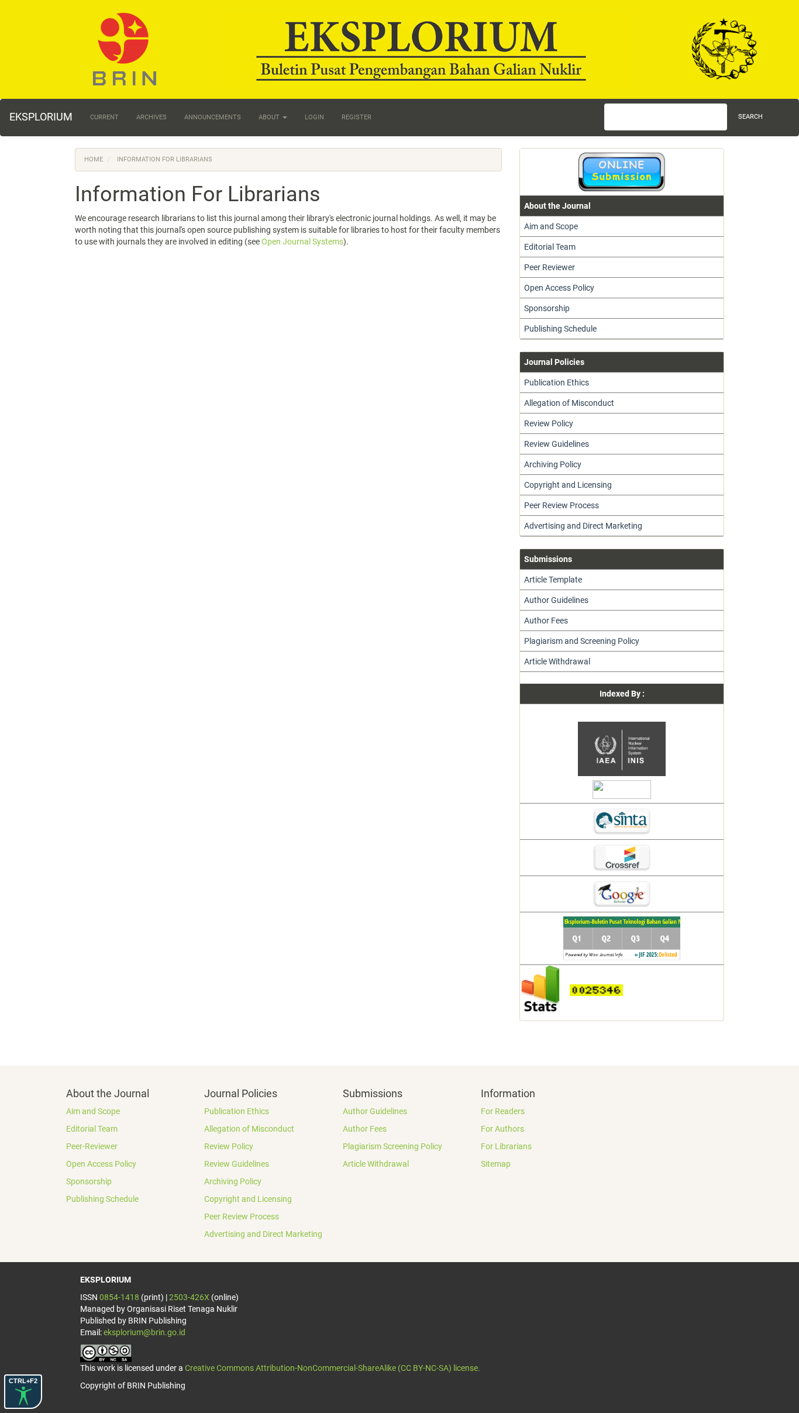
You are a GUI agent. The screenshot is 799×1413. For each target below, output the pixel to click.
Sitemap (496, 1164)
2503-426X (189, 1297)
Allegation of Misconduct (569, 403)
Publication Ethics (556, 382)
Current (104, 117)
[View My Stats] (545, 989)
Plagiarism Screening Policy (392, 1146)
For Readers (503, 1111)
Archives (151, 117)
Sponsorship (547, 308)
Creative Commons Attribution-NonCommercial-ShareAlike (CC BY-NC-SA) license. (332, 1368)
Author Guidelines (556, 600)
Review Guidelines (556, 444)
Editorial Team (550, 246)
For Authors (502, 1128)
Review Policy (548, 423)
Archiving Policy (552, 464)
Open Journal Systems (302, 241)
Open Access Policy (559, 287)
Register (356, 117)
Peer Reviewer (549, 267)
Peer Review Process (561, 505)
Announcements (212, 117)
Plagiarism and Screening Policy (581, 641)
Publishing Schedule (560, 328)
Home (93, 159)
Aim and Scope (551, 226)
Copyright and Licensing (568, 485)
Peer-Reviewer (92, 1146)
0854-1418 (119, 1297)
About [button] (270, 117)
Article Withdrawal (557, 661)
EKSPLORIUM (41, 117)
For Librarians (506, 1146)
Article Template (553, 579)
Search (750, 116)
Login (314, 117)
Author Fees (546, 620)
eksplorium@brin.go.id (144, 1332)
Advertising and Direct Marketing (583, 525)
